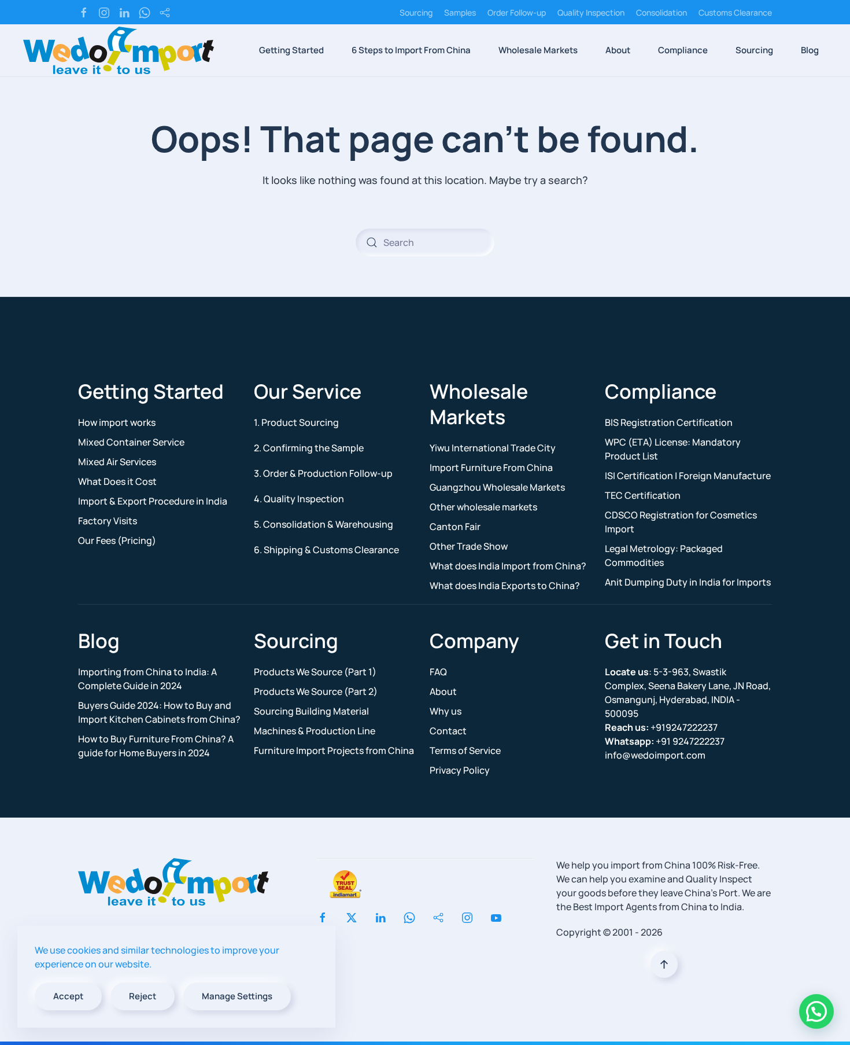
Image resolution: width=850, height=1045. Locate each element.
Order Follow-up (516, 12)
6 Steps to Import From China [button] (411, 50)
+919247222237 (661, 727)
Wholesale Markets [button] (538, 50)
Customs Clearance (735, 12)
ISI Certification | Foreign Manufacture (688, 475)
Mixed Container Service (131, 442)
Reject (142, 996)
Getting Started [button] (291, 50)
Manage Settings (237, 996)
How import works (117, 422)
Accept (68, 996)
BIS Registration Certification (669, 422)
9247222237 (665, 741)
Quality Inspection (590, 12)
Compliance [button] (683, 50)
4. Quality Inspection (299, 498)
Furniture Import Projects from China (334, 750)
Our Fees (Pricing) (117, 540)
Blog (810, 50)
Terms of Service (465, 750)
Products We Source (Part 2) (316, 691)
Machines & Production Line (314, 730)
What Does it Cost (117, 481)
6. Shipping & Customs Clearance (326, 549)
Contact (448, 730)
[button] (664, 964)
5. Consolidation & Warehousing (323, 524)
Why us (445, 711)
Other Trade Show (469, 546)
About (443, 691)
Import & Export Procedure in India (152, 501)
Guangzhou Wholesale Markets (497, 487)
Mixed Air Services (117, 461)
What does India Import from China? (508, 566)
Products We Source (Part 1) (315, 671)
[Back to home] (118, 50)
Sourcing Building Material (311, 711)
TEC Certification (643, 495)
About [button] (617, 50)
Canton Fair (455, 526)
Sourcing (416, 12)
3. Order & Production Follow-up (323, 473)
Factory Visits (107, 520)
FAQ (438, 671)
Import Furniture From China (491, 467)
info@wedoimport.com (655, 755)
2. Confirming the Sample (309, 447)
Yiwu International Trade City (493, 447)
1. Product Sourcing (296, 422)
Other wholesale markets (483, 507)
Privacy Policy (460, 770)
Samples (460, 12)
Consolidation (661, 12)
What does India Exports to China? (505, 585)
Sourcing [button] (754, 50)
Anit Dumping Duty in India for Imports (688, 582)
